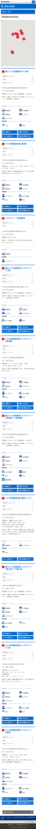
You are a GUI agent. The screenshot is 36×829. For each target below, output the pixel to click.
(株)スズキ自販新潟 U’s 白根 (16, 71)
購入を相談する (6, 132)
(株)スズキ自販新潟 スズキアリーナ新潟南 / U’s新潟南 (18, 417)
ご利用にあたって (11, 824)
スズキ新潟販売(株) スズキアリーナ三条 (18, 646)
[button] (18, 37)
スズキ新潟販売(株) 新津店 (16, 144)
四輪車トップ (3, 817)
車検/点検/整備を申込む (24, 136)
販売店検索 (16, 817)
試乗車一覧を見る (23, 132)
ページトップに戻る (29, 821)
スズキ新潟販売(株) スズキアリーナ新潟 (18, 731)
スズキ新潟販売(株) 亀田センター (18, 498)
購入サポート (10, 817)
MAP (4, 79)
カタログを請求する (7, 136)
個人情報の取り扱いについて (23, 824)
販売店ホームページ (8, 76)
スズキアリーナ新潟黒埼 (15, 218)
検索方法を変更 (8, 812)
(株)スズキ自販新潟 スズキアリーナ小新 (18, 269)
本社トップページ (8, 82)
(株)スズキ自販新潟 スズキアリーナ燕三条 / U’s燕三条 (18, 568)
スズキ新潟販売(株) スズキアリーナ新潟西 (18, 340)
